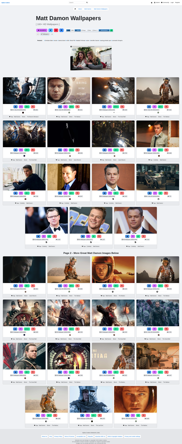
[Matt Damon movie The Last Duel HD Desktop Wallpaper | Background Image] (91, 412)
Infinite (78, 30)
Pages (84, 30)
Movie (80, 9)
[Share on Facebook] (61, 30)
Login (172, 2)
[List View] (72, 30)
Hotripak (162, 199)
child (67, 40)
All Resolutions (104, 30)
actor (88, 40)
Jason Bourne (77, 160)
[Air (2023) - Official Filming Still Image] (157, 190)
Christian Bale (48, 40)
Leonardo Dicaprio (116, 40)
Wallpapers (45, 34)
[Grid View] (68, 30)
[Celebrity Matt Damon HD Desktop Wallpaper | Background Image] (68, 190)
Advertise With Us (100, 436)
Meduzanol (118, 199)
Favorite (42, 30)
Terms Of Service (69, 436)
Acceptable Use (81, 436)
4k (52, 34)
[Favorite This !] (65, 193)
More (95, 30)
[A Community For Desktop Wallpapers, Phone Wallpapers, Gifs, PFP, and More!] (75, 9)
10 (117, 106)
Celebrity (155, 160)
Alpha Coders (5, 2)
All (38, 34)
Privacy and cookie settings (132, 436)
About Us (44, 436)
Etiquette (90, 436)
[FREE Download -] (60, 193)
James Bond (62, 40)
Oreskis (95, 421)
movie (55, 40)
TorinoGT (73, 112)
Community (165, 2)
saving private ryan (105, 40)
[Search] (87, 2)
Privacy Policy (58, 436)
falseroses (29, 156)
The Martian (77, 116)
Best (90, 30)
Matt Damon (87, 9)
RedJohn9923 (29, 112)
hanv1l (73, 156)
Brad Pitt (72, 40)
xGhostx (118, 112)
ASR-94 (118, 335)
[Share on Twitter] (50, 30)
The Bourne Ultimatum (32, 116)
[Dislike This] (77, 193)
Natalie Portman (80, 40)
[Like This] (160, 193)
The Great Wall (122, 116)
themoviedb (118, 291)
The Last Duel (99, 425)
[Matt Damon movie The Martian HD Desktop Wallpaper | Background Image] (68, 282)
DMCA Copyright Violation (115, 436)
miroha (162, 156)
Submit (157, 2)
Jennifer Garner (95, 40)
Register (177, 2)
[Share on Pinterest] (56, 30)
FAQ (50, 436)
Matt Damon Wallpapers (100, 9)
